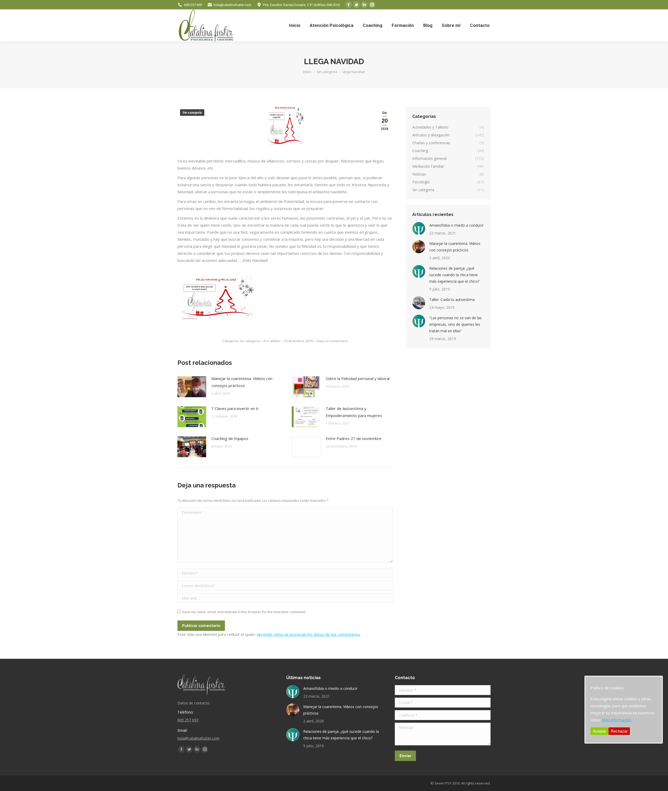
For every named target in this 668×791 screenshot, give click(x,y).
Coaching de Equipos (229, 438)
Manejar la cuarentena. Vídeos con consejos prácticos (241, 382)
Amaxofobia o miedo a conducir (456, 225)
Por (272, 341)
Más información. (617, 719)
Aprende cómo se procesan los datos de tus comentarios (308, 634)
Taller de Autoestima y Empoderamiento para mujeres (354, 412)
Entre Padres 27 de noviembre (353, 438)
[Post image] (191, 386)
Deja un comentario (332, 341)
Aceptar (599, 731)
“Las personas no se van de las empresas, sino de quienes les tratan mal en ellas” (455, 324)
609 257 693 (193, 5)
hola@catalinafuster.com (232, 5)
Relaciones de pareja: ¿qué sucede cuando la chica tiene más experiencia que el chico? (454, 275)
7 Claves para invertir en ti (234, 408)
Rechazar (619, 731)
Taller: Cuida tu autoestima (452, 299)
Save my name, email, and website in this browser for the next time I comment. (244, 611)
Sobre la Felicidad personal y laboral (358, 378)
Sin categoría (192, 112)
